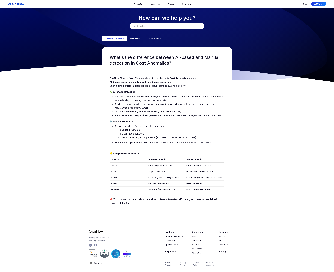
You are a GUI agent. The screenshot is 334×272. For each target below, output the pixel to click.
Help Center (171, 251)
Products (169, 232)
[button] (138, 4)
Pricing (171, 4)
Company (223, 232)
